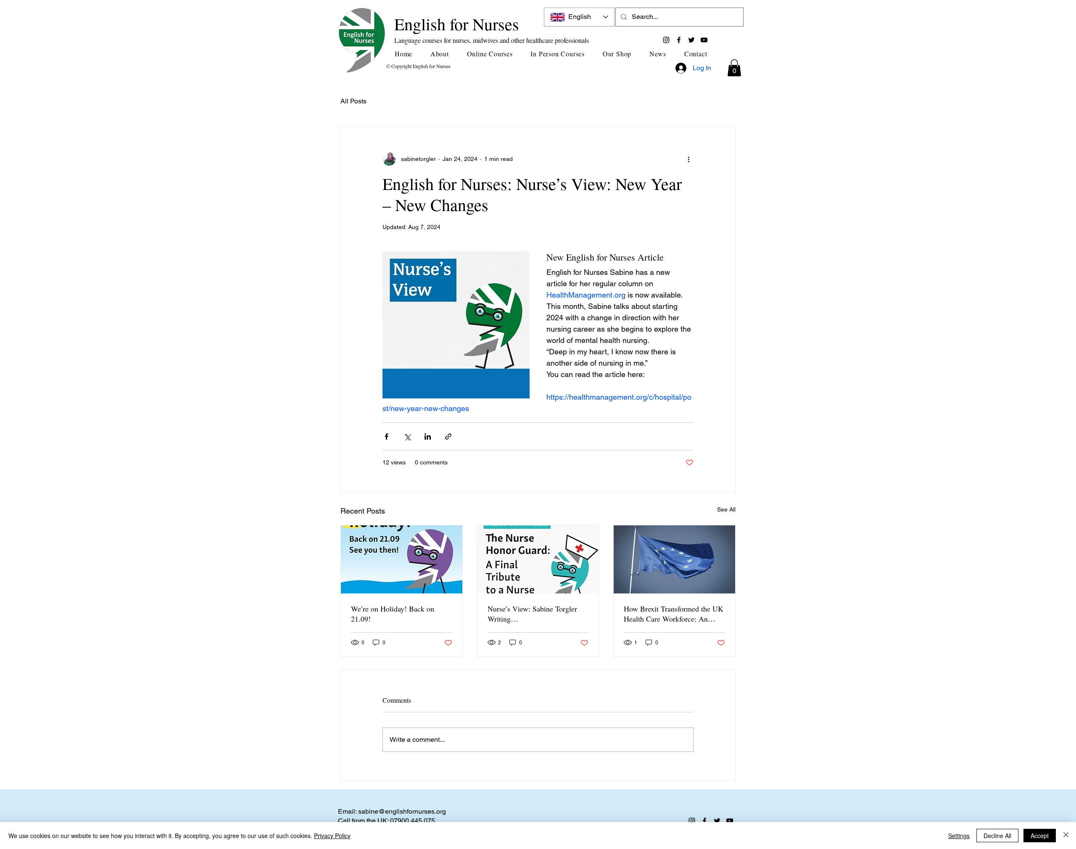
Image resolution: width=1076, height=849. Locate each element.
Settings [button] (959, 835)
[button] (442, 53)
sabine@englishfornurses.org (402, 811)
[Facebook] (679, 40)
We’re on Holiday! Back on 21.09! (392, 614)
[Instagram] (666, 40)
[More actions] (688, 159)
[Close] (1066, 835)
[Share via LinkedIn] (428, 436)
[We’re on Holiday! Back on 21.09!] (401, 559)
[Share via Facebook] (386, 436)
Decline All (997, 835)
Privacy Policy (332, 835)
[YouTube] (704, 40)
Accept (1040, 835)
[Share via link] (448, 436)
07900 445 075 (412, 821)
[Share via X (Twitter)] (407, 436)
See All (726, 509)
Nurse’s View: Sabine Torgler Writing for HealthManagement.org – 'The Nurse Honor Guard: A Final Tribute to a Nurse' (532, 614)
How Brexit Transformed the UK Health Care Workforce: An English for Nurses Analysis (673, 614)
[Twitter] (691, 40)
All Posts (353, 101)
